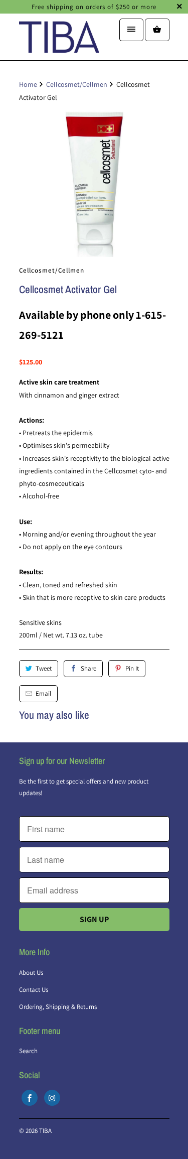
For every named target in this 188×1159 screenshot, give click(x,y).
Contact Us (33, 989)
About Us (31, 972)
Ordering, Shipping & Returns (58, 1006)
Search (28, 1051)
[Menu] (131, 30)
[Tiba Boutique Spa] (59, 40)
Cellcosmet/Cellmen (51, 270)
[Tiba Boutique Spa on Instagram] (52, 1098)
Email (43, 693)
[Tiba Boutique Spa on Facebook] (30, 1098)
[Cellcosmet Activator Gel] (94, 181)
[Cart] (157, 30)
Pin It (132, 668)
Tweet (44, 668)
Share (88, 668)
